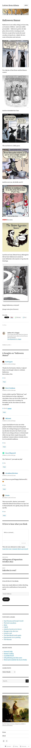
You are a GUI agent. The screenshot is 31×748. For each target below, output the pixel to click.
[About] (6, 741)
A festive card (8, 633)
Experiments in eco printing (12, 637)
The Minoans (8, 639)
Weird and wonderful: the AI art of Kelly (15, 660)
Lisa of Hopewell (10, 453)
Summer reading (9, 653)
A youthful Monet (9, 655)
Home (4, 732)
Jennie (7, 495)
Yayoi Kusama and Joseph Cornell (13, 621)
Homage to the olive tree (11, 631)
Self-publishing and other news (13, 657)
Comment (23, 543)
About (5, 625)
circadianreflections (11, 473)
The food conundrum (10, 623)
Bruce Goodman (10, 388)
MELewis (8, 418)
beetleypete (9, 361)
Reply (4, 381)
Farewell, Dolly (8, 651)
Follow (6, 599)
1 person (9, 408)
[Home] (3, 741)
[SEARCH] (27, 681)
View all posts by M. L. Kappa (14, 339)
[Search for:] (14, 681)
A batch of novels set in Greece (13, 629)
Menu (26, 5)
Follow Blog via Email (10, 581)
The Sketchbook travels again (12, 635)
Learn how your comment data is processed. (15, 549)
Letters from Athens (10, 5)
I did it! (6, 627)
